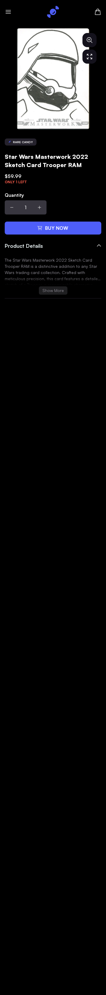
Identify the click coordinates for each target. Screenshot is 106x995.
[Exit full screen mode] (89, 56)
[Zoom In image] (89, 40)
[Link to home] (53, 12)
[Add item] (39, 207)
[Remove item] (12, 207)
